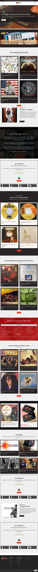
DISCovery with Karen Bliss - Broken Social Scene (8, 451)
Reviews (10, 562)
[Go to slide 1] (8, 304)
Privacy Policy (18, 562)
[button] (2, 173)
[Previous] (2, 16)
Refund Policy (18, 561)
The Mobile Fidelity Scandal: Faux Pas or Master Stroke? (28, 469)
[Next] (36, 16)
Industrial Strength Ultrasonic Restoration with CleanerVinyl (27, 452)
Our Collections (11, 561)
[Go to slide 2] (9, 242)
